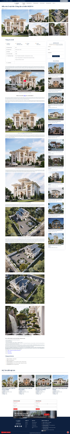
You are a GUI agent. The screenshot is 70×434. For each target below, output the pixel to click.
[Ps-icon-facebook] (15, 426)
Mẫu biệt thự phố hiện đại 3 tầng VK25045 (54, 136)
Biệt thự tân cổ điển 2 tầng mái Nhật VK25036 (54, 121)
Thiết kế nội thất (35, 3)
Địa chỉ (49, 49)
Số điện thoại (49, 52)
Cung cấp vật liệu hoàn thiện (35, 427)
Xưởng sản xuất (48, 3)
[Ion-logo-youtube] (19, 426)
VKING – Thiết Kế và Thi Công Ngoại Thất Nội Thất (14, 350)
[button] (46, 414)
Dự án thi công (42, 3)
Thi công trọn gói (34, 425)
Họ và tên (49, 46)
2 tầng (25, 95)
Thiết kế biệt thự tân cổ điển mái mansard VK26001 (55, 74)
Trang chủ (23, 3)
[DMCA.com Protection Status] (44, 430)
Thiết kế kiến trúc (28, 3)
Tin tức (54, 3)
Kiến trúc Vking (9, 351)
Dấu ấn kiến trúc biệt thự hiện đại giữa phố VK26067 (55, 230)
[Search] (67, 0)
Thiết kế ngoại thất (34, 422)
